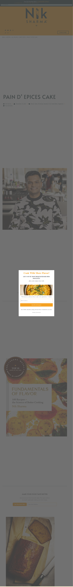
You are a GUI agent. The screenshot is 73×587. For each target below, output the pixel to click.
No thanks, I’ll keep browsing (36, 312)
